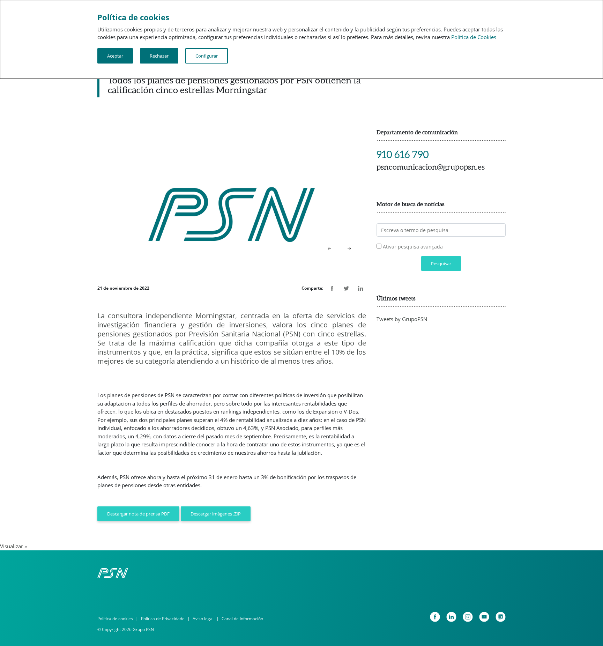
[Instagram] (468, 617)
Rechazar (159, 56)
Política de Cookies (473, 37)
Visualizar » (13, 546)
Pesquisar (441, 263)
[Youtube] (484, 617)
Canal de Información (242, 619)
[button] (330, 248)
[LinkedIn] (451, 617)
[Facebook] (435, 617)
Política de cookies (115, 619)
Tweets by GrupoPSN (402, 318)
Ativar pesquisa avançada (413, 246)
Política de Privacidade (163, 619)
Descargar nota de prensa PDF (138, 514)
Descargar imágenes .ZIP (216, 514)
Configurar (206, 56)
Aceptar (115, 56)
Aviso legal (203, 619)
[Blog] (501, 617)
